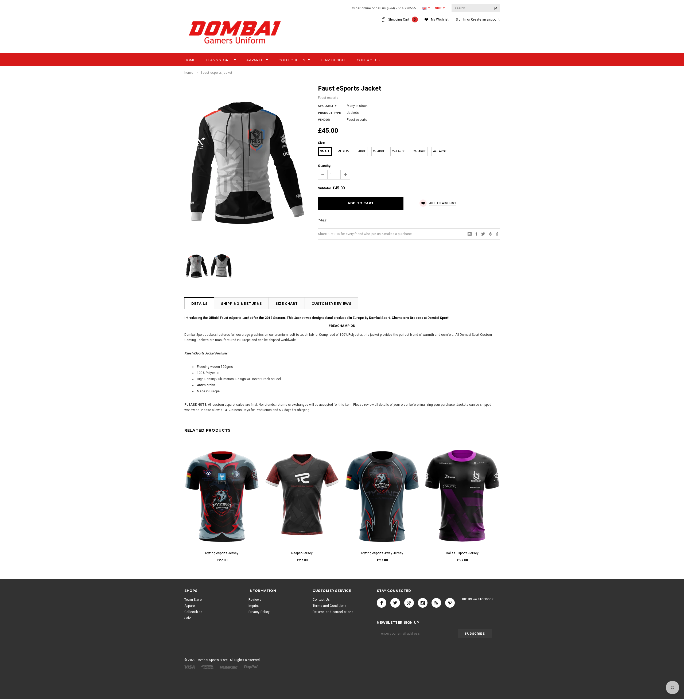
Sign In (461, 19)
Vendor (324, 120)
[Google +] (409, 603)
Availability (327, 106)
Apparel (190, 606)
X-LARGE (379, 151)
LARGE (361, 151)
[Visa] (190, 667)
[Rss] (436, 603)
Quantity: (324, 166)
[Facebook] (381, 603)
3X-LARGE (419, 151)
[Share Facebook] (476, 234)
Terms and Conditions (330, 606)
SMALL (325, 151)
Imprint (253, 606)
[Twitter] (483, 234)
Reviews (255, 600)
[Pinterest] (490, 234)
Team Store (193, 600)
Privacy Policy (259, 612)
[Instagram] (423, 603)
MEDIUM (343, 151)
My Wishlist (440, 19)
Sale (187, 618)
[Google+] (498, 234)
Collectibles (193, 612)
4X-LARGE (439, 151)
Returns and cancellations (333, 612)
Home (188, 73)
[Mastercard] (229, 667)
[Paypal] (251, 667)
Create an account (485, 19)
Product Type (329, 113)
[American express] (207, 667)
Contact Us (321, 600)
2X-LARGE (398, 151)
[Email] (470, 234)
